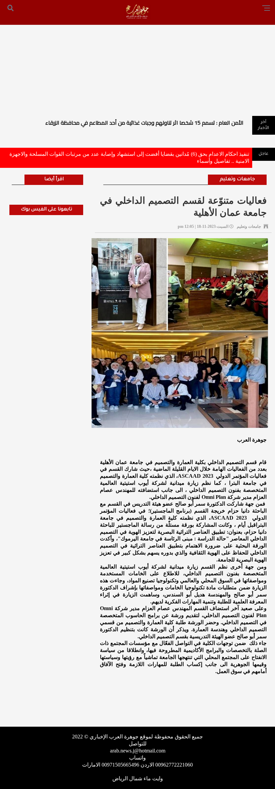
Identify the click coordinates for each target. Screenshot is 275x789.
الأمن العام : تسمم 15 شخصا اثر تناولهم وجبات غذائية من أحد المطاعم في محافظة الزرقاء (144, 123)
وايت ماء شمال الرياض (137, 778)
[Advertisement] (137, 66)
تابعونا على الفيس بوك (46, 209)
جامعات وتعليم (237, 179)
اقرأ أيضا (54, 179)
